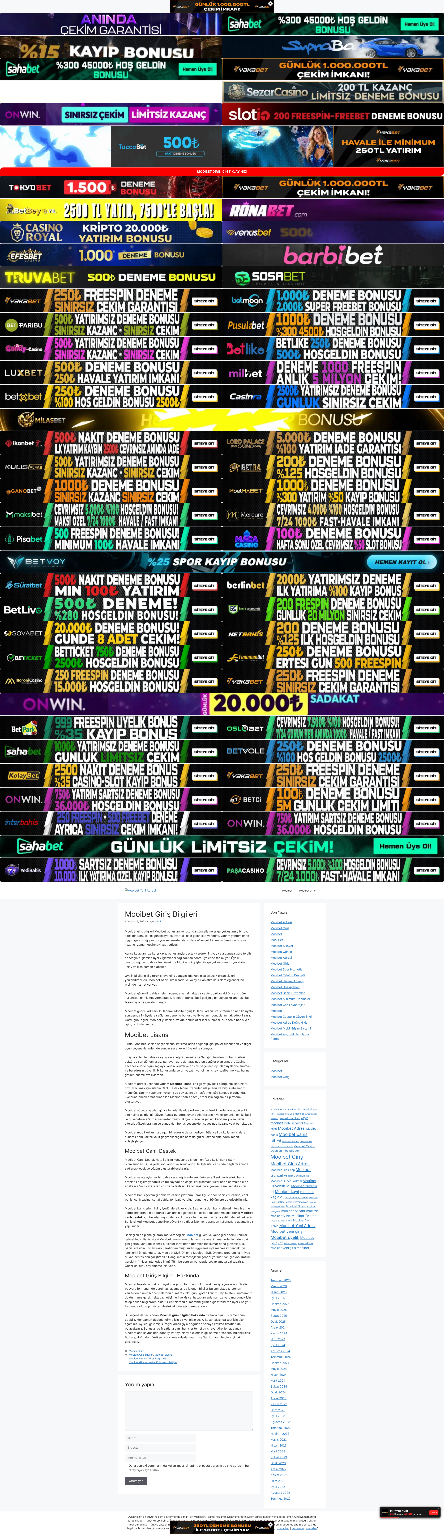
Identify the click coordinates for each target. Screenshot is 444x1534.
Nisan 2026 (279, 1292)
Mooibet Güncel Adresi (286, 1181)
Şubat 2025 (279, 1315)
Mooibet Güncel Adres (296, 1175)
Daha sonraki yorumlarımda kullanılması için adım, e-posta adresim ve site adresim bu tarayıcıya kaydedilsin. (189, 1468)
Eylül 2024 (278, 1345)
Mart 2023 (278, 1451)
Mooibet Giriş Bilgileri (141, 1354)
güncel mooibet (289, 1118)
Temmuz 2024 (281, 1357)
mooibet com (291, 1150)
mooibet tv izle (281, 1216)
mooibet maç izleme (296, 1197)
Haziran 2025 (280, 1304)
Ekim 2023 (278, 1410)
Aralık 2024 (279, 1327)
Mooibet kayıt (287, 1191)
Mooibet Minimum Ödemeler (290, 999)
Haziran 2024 (280, 1363)
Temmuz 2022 (281, 1498)
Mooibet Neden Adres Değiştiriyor (148, 1358)
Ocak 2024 (278, 1392)
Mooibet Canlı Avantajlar (288, 1005)
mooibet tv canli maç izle (300, 1211)
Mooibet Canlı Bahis (282, 1146)
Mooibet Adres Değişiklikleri (290, 1022)
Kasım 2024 (279, 1333)
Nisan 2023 (279, 1445)
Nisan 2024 (279, 1374)
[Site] (111, 300)
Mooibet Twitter (304, 1216)
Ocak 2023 (278, 1463)
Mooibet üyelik (285, 1237)
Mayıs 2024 (279, 1369)
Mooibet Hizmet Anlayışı (287, 981)
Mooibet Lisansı (164, 1354)
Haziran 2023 (280, 1433)
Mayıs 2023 (279, 1439)
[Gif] (222, 420)
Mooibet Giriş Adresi (290, 1163)
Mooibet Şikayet (282, 946)
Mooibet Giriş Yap (283, 1170)
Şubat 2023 (279, 1457)
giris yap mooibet (294, 1113)
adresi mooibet (279, 1109)
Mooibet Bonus (290, 1141)
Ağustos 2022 (280, 1492)
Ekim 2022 (278, 1481)
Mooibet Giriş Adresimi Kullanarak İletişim (153, 1362)
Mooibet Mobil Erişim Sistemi (291, 1028)
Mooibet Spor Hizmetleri (287, 969)
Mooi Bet (277, 940)
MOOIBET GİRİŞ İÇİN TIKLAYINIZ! (222, 171)
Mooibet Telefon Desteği (288, 975)
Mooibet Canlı (306, 1142)
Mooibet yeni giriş (286, 1231)
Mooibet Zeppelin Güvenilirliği (291, 1016)
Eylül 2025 (278, 1298)
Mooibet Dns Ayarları (285, 987)
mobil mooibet (293, 1123)
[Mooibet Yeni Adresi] (140, 890)
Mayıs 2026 (279, 1286)
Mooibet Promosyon (296, 1202)
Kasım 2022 (279, 1475)
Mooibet (287, 890)
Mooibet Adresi (281, 922)
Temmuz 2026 (281, 1280)
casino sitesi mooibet (300, 1109)
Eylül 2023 (278, 1416)
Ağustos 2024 (280, 1351)
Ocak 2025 (278, 1321)
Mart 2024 (278, 1380)
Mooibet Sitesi (296, 1206)
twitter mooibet (290, 1243)
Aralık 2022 (278, 1469)
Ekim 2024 (278, 1339)
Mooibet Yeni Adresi (297, 1225)
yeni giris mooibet (296, 1248)
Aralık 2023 (279, 1398)
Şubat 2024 (279, 1386)
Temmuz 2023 (281, 1428)
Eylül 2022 (278, 1487)
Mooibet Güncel (282, 951)
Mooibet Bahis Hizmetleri (288, 993)
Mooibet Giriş (307, 890)
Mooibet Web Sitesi (281, 1220)
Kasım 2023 (279, 1404)
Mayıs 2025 (279, 1310)
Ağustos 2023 (280, 1422)
